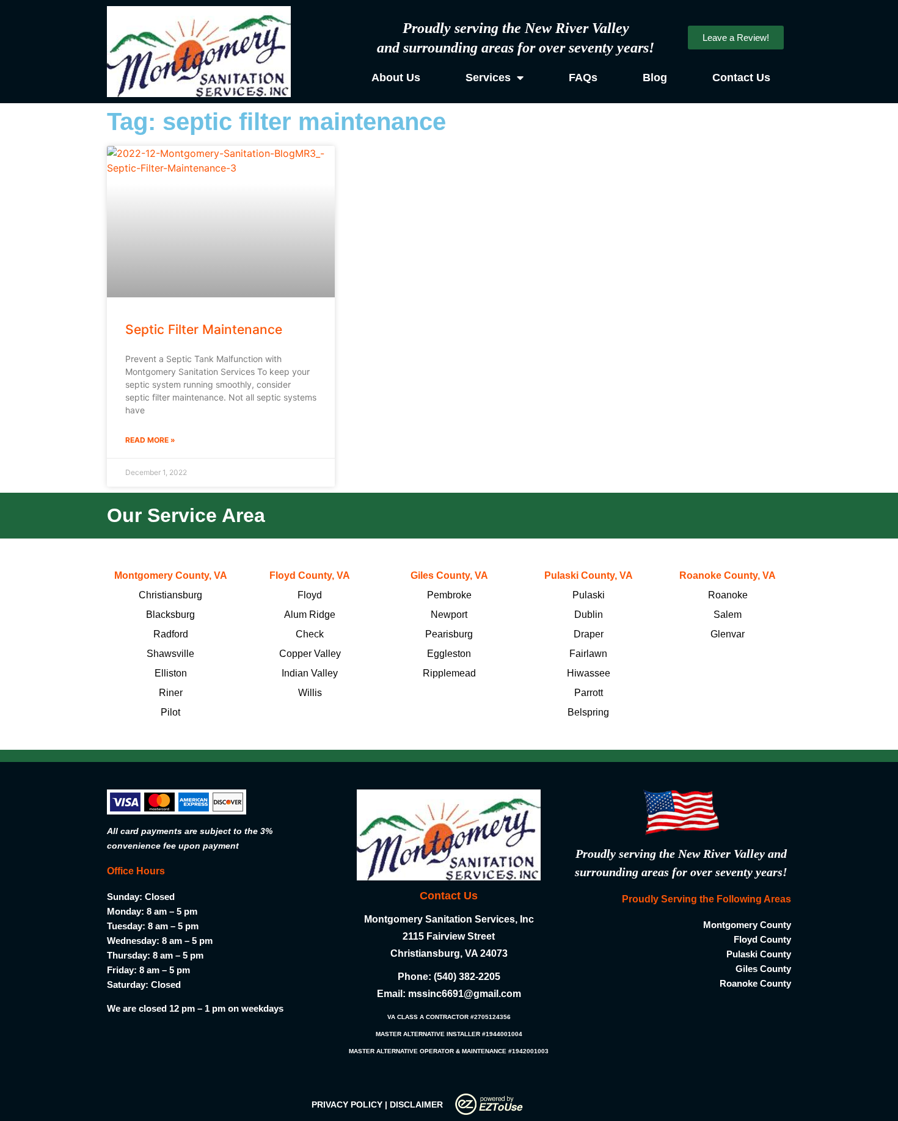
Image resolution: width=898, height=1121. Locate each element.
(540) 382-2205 (467, 976)
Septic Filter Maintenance (203, 329)
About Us (395, 77)
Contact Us (741, 77)
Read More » (150, 439)
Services (488, 77)
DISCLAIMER (416, 1104)
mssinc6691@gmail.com (464, 994)
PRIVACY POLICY (347, 1104)
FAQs (583, 77)
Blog (655, 77)
